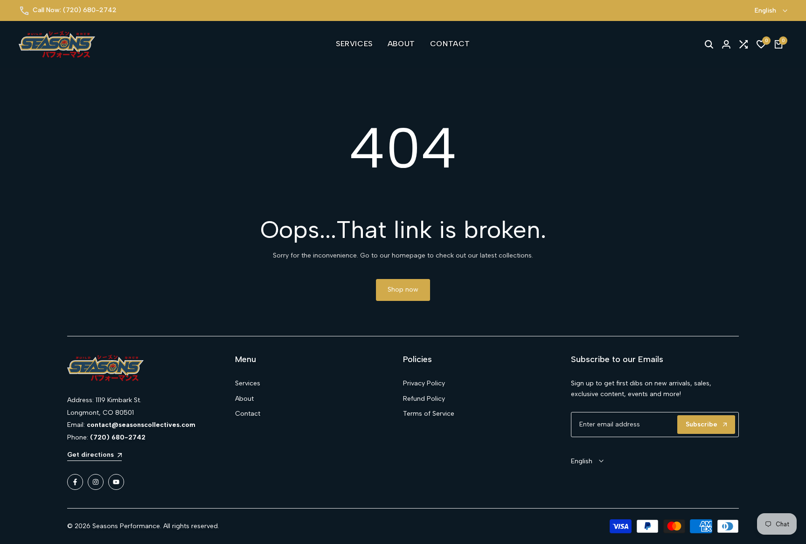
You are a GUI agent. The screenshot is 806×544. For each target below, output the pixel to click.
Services (247, 383)
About (244, 399)
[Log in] (726, 44)
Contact (247, 414)
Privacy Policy (424, 383)
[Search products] (709, 44)
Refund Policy (424, 399)
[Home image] (151, 368)
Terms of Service (428, 414)
